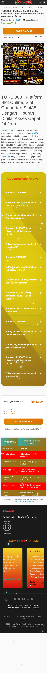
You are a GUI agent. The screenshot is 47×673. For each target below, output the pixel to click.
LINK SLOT (14, 7)
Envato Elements (15, 605)
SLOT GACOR (37, 7)
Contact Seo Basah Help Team (23, 501)
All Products (25, 608)
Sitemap (35, 608)
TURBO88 (4, 7)
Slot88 (34, 133)
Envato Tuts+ (13, 608)
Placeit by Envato (31, 605)
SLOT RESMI (25, 7)
